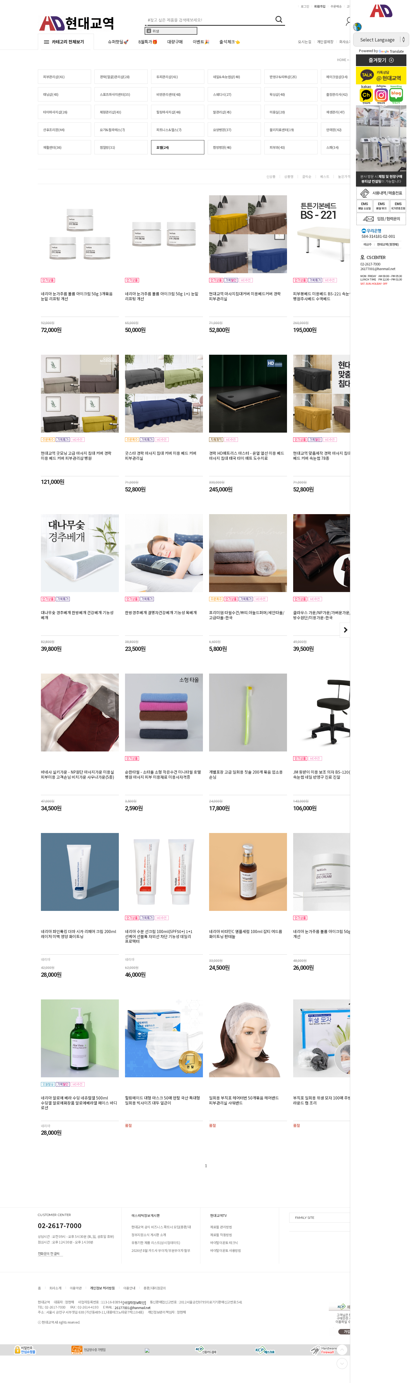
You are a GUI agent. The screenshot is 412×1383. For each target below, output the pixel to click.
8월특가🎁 (147, 42)
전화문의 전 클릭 (49, 1253)
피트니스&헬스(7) (169, 129)
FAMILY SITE (304, 1218)
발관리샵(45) (222, 112)
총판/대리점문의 (154, 1287)
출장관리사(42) (337, 94)
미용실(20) (277, 112)
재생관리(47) (335, 112)
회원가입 (319, 6)
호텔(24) (162, 147)
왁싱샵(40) (277, 94)
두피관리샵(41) (167, 76)
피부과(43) (277, 147)
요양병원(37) (222, 129)
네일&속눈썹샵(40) (226, 76)
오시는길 (304, 41)
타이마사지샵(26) (55, 112)
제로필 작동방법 (221, 1234)
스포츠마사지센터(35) (115, 94)
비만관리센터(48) (168, 94)
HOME (341, 59)
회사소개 (345, 41)
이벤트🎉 (201, 42)
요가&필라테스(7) (112, 129)
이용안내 (129, 1287)
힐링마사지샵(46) (168, 112)
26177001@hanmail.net (132, 1307)
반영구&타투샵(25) (283, 76)
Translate (397, 51)
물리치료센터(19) (282, 129)
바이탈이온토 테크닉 (224, 1242)
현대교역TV (218, 1215)
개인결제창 (325, 41)
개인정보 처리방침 (102, 1287)
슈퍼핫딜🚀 (118, 42)
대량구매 (175, 42)
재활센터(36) (52, 147)
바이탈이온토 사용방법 (225, 1250)
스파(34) (332, 147)
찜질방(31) (107, 147)
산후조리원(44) (53, 129)
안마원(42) (334, 129)
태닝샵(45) (51, 94)
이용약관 (76, 1287)
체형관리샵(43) (110, 112)
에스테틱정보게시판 (145, 1215)
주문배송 (336, 6)
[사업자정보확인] (134, 1302)
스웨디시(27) (222, 94)
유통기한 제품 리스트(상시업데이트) (155, 1242)
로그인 (305, 6)
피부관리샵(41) (53, 76)
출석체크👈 (229, 42)
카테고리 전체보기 (68, 42)
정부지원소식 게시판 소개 (148, 1234)
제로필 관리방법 (221, 1226)
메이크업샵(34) (337, 76)
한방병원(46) (222, 147)
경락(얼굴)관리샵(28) (115, 76)
